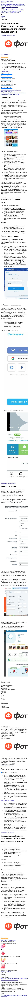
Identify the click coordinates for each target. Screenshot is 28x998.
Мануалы (20, 978)
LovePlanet (3, 9)
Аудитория (7, 93)
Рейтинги (3, 978)
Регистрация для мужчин (7, 800)
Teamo (18, 9)
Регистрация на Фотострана (8, 483)
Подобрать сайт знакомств (8, 35)
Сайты (2, 17)
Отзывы (3, 12)
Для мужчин (5, 772)
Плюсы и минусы (11, 90)
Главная (3, 16)
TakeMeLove (13, 9)
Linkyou (5, 11)
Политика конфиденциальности (9, 995)
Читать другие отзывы (7, 765)
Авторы (25, 978)
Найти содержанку (14, 4)
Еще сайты (18, 11)
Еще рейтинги (14, 7)
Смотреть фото (12, 940)
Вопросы (15, 980)
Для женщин (13, 772)
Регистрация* (4, 940)
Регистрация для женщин (7, 832)
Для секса (7, 7)
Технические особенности (12, 94)
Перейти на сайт (5, 71)
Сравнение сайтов (14, 12)
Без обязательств (5, 4)
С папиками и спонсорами (11, 5)
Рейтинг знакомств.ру (6, 1)
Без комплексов (11, 11)
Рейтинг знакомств (6, 971)
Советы (7, 12)
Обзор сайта (4, 90)
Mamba (8, 9)
